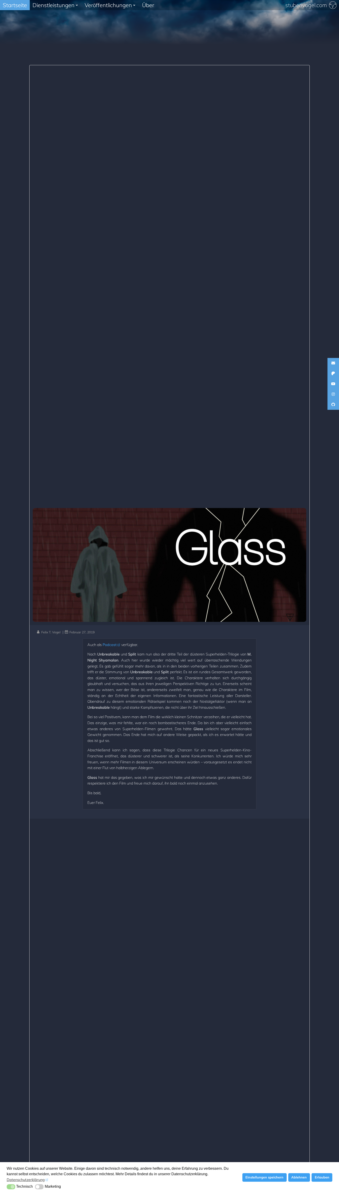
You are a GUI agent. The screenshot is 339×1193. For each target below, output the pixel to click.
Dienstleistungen (53, 5)
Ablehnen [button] (299, 1177)
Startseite (15, 5)
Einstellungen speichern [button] (264, 1177)
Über (148, 5)
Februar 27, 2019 (82, 632)
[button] (11, 1186)
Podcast (110, 644)
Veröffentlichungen (108, 5)
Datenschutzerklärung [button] (26, 1179)
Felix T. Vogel (50, 632)
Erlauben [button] (322, 1177)
